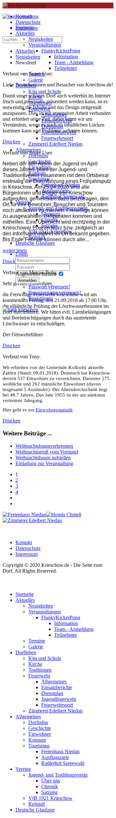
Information (66, 56)
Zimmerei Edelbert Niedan (55, 144)
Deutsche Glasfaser (35, 243)
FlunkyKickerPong (60, 50)
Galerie (35, 80)
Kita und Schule (44, 91)
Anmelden (27, 280)
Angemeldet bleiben (35, 274)
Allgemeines (54, 115)
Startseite (24, 27)
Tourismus (39, 179)
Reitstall (36, 237)
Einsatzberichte (56, 120)
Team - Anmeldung (73, 62)
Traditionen (40, 103)
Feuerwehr (39, 109)
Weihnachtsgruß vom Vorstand (46, 451)
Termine (36, 74)
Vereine (23, 202)
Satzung (49, 225)
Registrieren (40, 298)
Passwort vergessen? (49, 286)
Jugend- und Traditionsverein (58, 208)
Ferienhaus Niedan (60, 184)
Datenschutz (28, 548)
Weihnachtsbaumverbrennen (44, 446)
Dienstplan (52, 126)
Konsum (37, 173)
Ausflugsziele (55, 190)
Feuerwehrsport (57, 138)
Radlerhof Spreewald (62, 196)
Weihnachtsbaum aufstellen (43, 457)
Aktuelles (25, 33)
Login (21, 254)
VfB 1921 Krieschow (50, 231)
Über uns (50, 214)
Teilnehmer (65, 68)
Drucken (11, 345)
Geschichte (39, 161)
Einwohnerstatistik (54, 409)
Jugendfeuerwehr (58, 132)
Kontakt (23, 542)
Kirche (35, 97)
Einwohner (39, 167)
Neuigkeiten (40, 39)
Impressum (26, 554)
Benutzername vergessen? (54, 292)
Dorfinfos (38, 155)
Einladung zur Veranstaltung (44, 463)
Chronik (49, 219)
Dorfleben (25, 85)
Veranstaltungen (44, 45)
